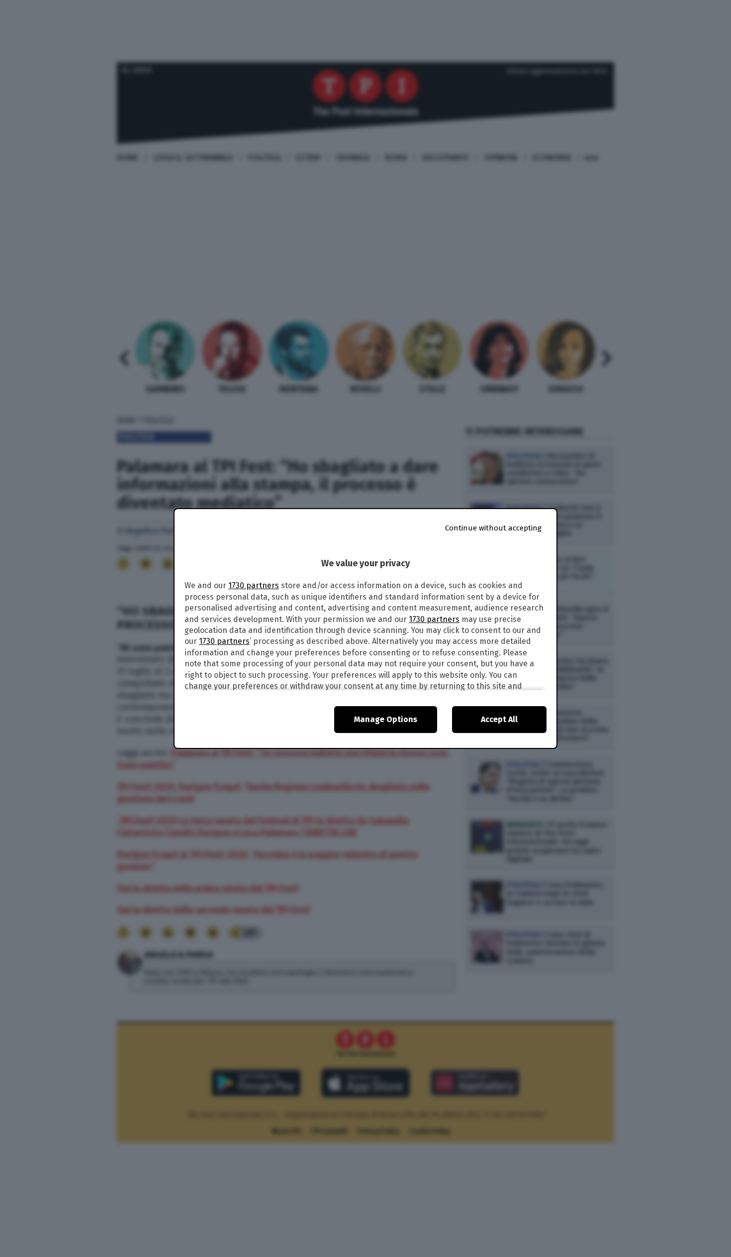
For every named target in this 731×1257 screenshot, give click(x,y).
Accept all (499, 719)
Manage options (385, 719)
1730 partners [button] (253, 585)
